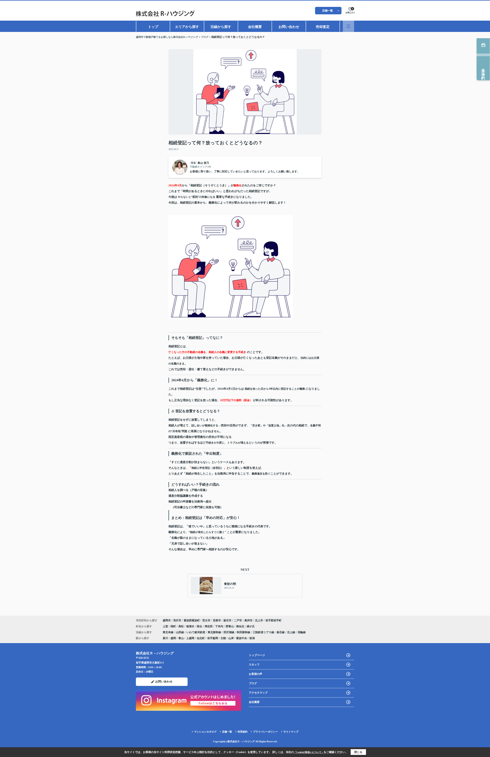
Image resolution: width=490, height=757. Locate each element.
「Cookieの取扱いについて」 (309, 752)
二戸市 (238, 620)
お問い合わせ (288, 27)
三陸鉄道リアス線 (264, 632)
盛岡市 (167, 620)
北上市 (259, 620)
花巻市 (217, 620)
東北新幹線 (215, 632)
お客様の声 (255, 674)
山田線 (180, 632)
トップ (153, 27)
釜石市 (227, 620)
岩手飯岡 (212, 638)
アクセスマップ (258, 692)
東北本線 (168, 632)
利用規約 (242, 731)
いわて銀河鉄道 (196, 632)
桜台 (200, 626)
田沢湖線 (229, 632)
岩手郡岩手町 (273, 620)
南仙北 (240, 626)
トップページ (257, 655)
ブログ (253, 683)
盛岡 (173, 638)
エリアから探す (187, 27)
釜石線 (281, 632)
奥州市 (248, 620)
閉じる (358, 752)
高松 (181, 626)
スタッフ (254, 664)
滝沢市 (177, 620)
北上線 (291, 632)
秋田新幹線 (244, 632)
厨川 (165, 638)
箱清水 (190, 626)
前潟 (252, 638)
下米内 (219, 626)
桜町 (174, 626)
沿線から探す (221, 27)
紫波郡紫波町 (192, 620)
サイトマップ (290, 731)
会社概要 (255, 27)
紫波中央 (241, 638)
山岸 (231, 638)
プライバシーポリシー (265, 731)
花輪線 (302, 632)
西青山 (230, 626)
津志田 (209, 626)
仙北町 (201, 638)
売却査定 (323, 27)
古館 (223, 638)
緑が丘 (251, 626)
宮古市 (206, 620)
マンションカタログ (205, 731)
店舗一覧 (327, 10)
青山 (181, 638)
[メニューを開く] (348, 26)
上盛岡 (190, 638)
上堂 (166, 626)
